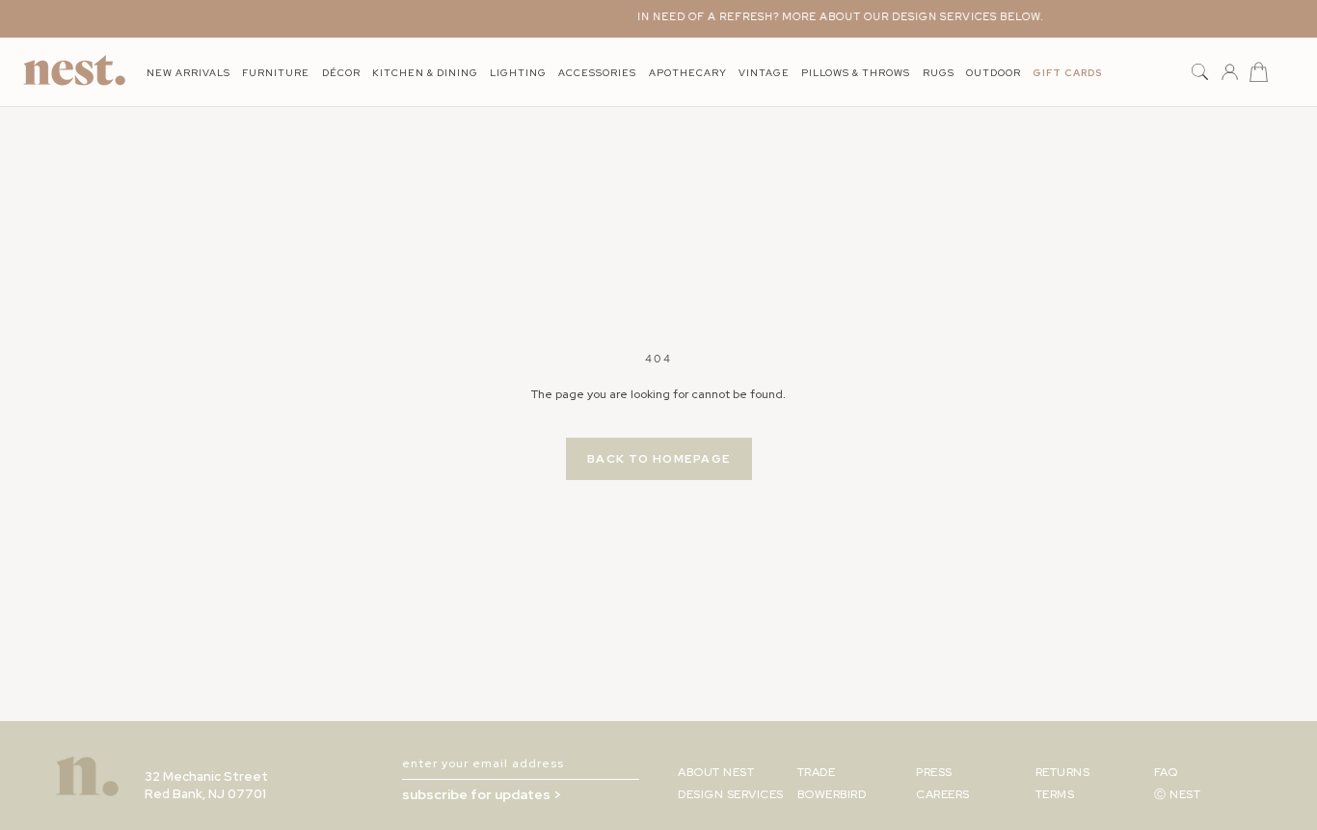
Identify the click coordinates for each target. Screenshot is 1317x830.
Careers (943, 794)
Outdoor (993, 73)
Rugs (938, 73)
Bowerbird (832, 794)
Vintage (764, 73)
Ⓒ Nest (1177, 794)
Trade (816, 772)
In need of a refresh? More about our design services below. (834, 16)
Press (934, 772)
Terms (1055, 794)
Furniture (275, 73)
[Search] (1200, 73)
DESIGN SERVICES (731, 794)
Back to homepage (659, 459)
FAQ (1166, 772)
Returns (1062, 772)
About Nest (716, 772)
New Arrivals (188, 73)
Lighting (518, 73)
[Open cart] (1259, 73)
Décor (341, 73)
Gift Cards (1067, 73)
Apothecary (688, 73)
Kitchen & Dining (425, 73)
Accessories (597, 73)
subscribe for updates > (481, 794)
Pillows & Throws (855, 73)
